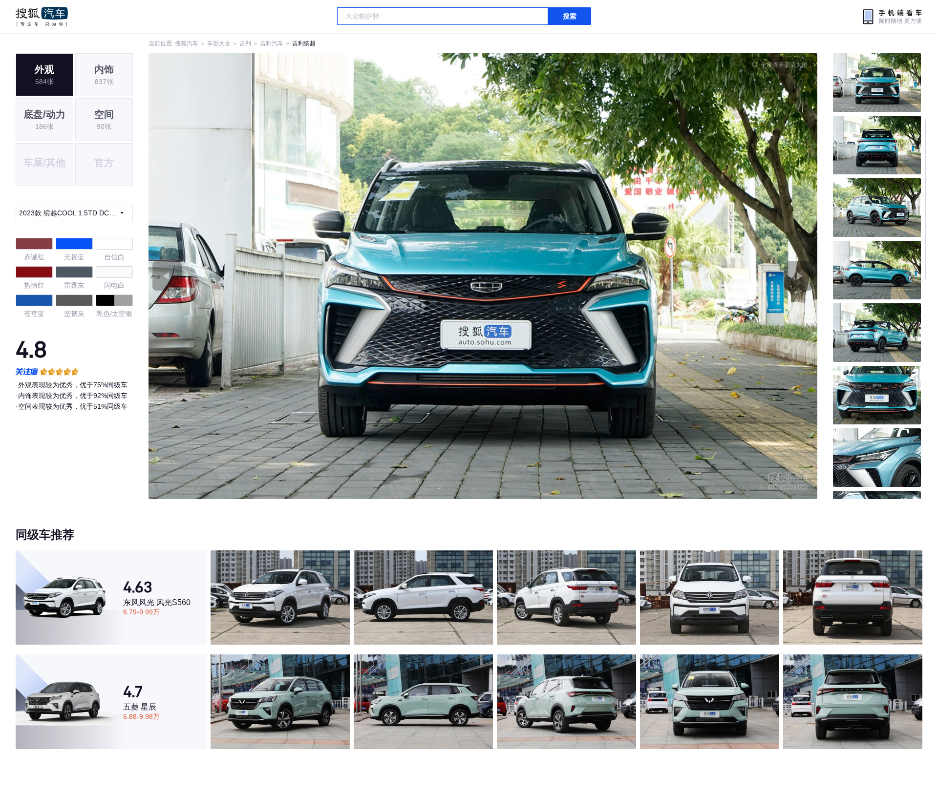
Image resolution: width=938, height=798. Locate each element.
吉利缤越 (304, 43)
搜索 (569, 16)
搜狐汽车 (42, 16)
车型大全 (219, 43)
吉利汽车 (271, 43)
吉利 (245, 43)
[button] (316, 276)
